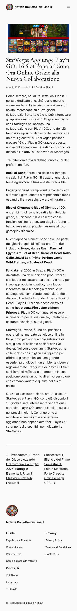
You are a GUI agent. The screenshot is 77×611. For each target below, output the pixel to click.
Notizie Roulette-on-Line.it (33, 7)
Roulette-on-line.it (32, 602)
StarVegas (19, 124)
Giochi (49, 87)
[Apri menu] (69, 7)
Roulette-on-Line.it (50, 96)
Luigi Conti (35, 87)
